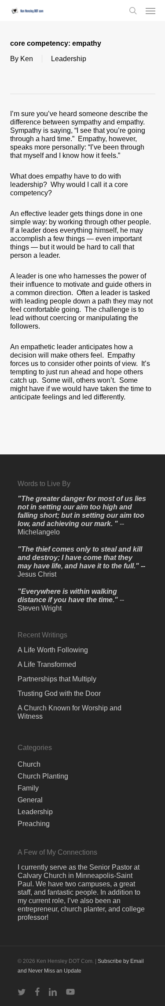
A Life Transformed (47, 664)
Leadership (68, 58)
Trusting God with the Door (59, 693)
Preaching (34, 823)
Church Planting (43, 776)
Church (29, 764)
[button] (150, 10)
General (30, 800)
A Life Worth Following (53, 650)
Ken (26, 58)
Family (28, 788)
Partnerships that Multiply (57, 679)
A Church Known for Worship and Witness (69, 712)
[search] (133, 10)
